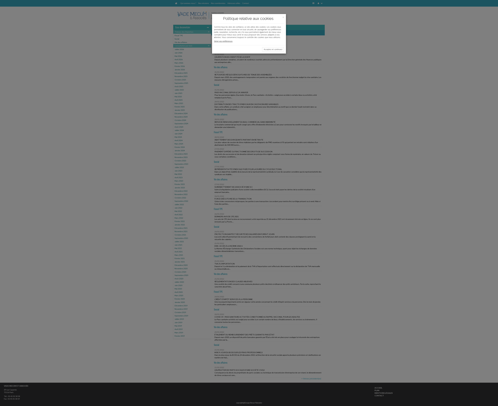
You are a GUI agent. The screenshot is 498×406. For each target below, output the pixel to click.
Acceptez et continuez (273, 49)
